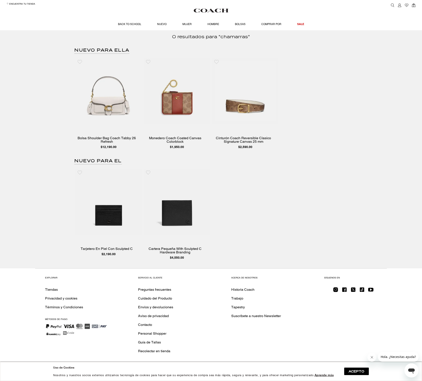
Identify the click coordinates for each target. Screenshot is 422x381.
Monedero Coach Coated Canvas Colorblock (175, 139)
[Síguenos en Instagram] (335, 291)
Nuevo (162, 24)
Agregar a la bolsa (111, 119)
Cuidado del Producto (155, 298)
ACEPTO (356, 371)
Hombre (213, 24)
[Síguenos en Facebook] (344, 291)
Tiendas (51, 289)
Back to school (129, 24)
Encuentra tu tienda (22, 3)
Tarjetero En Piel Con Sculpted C (107, 249)
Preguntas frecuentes (154, 289)
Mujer (187, 24)
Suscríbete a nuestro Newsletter (256, 316)
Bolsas (240, 24)
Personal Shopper (152, 333)
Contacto (145, 325)
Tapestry (238, 307)
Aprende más (324, 375)
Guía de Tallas (149, 342)
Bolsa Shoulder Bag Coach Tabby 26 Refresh (107, 139)
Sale (300, 24)
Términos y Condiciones (64, 307)
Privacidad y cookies (61, 298)
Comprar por (271, 24)
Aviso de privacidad (153, 316)
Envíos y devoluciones (155, 307)
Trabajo (237, 298)
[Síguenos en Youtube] (370, 291)
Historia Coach (243, 289)
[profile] (399, 5)
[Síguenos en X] (353, 291)
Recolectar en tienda (154, 351)
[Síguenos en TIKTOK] (362, 291)
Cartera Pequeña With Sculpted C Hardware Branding (175, 250)
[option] (108, 104)
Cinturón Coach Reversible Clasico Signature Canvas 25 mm (243, 139)
